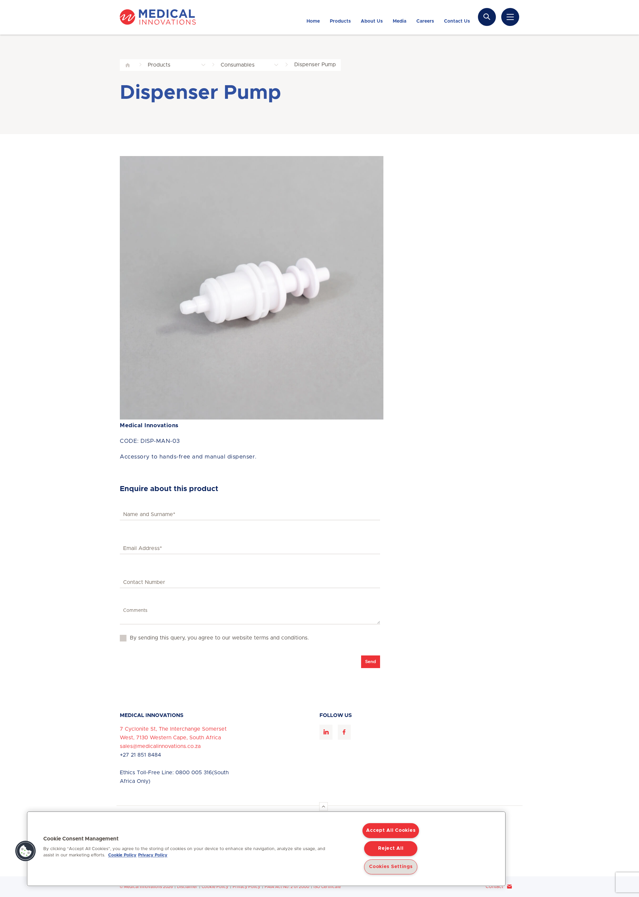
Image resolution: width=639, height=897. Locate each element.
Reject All (390, 848)
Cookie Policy (215, 887)
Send (370, 661)
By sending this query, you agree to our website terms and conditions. (219, 637)
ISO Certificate (327, 887)
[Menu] (510, 17)
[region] (266, 848)
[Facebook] (344, 732)
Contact (494, 886)
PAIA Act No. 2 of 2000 (287, 887)
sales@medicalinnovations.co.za (160, 746)
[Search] (487, 16)
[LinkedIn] (326, 732)
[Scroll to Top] (323, 806)
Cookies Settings (391, 866)
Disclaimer (187, 887)
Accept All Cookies (390, 830)
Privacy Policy (246, 887)
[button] (25, 851)
